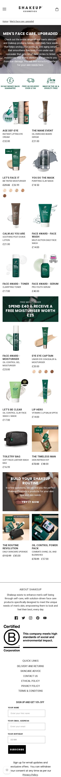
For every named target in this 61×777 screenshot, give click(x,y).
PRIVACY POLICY (30, 686)
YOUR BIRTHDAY (15, 734)
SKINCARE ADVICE (30, 671)
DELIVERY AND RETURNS (30, 666)
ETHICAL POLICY (30, 681)
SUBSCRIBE (17, 749)
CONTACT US (30, 676)
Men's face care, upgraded (22, 21)
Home (5, 21)
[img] (16, 618)
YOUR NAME (13, 707)
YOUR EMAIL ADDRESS (18, 721)
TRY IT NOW (30, 502)
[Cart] (57, 9)
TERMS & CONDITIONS (30, 690)
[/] (30, 8)
